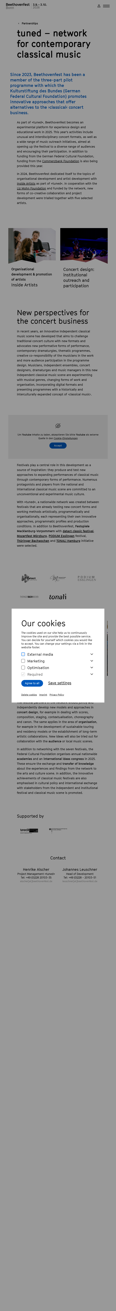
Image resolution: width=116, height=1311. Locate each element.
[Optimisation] (23, 668)
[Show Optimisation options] (92, 668)
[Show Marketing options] (92, 661)
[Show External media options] (92, 654)
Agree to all (32, 683)
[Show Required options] (92, 674)
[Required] (23, 674)
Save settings (59, 683)
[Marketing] (23, 661)
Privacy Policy (57, 694)
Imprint (43, 694)
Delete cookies (29, 694)
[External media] (23, 654)
